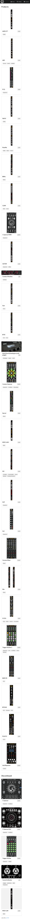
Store (13, 1)
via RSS (7, 917)
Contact (27, 1)
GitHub (19, 1)
